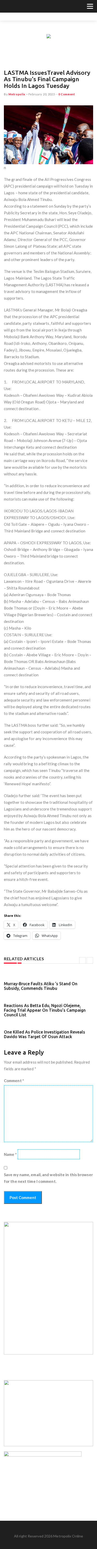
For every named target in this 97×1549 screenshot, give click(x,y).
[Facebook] (13, 7)
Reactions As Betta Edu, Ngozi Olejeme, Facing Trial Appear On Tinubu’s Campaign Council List (45, 1010)
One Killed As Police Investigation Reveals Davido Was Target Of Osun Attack (44, 1034)
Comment (14, 1080)
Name (10, 1154)
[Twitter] (7, 7)
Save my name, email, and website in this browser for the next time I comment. (48, 1178)
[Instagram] (20, 7)
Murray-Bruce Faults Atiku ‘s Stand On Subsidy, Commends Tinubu (40, 986)
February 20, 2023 (41, 94)
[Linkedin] (26, 7)
